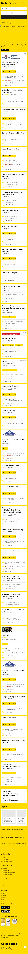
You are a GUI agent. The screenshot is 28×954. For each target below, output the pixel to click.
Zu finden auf (5, 890)
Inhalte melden (5, 937)
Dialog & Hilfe (5, 854)
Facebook (3, 895)
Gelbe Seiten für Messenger (8, 872)
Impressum (4, 933)
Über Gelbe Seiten (6, 865)
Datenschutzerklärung (14, 933)
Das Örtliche (4, 886)
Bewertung (13, 50)
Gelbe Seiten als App (6, 870)
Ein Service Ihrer (7, 948)
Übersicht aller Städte (6, 861)
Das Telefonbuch (5, 884)
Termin (11, 345)
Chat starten (13, 71)
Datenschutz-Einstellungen (7, 935)
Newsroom (4, 868)
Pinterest (3, 897)
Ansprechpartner (5, 857)
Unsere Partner (5, 879)
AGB (17, 935)
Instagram (3, 893)
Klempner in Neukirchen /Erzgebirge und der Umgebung (12, 829)
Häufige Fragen (5, 859)
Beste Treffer (5, 50)
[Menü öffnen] (26, 3)
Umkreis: (4, 22)
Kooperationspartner (6, 882)
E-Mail (5, 71)
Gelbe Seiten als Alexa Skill (7, 874)
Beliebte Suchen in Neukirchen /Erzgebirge (11, 837)
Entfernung (21, 50)
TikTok (2, 899)
